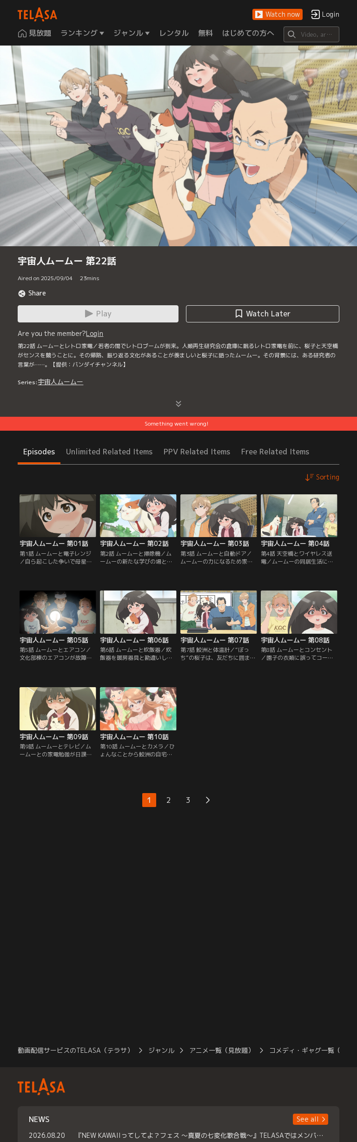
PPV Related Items (197, 451)
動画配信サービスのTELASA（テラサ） (75, 1050)
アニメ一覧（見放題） (221, 1050)
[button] (277, 14)
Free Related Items (275, 451)
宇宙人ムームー (60, 381)
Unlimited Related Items (109, 451)
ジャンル (161, 1050)
